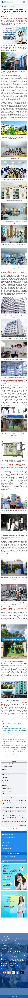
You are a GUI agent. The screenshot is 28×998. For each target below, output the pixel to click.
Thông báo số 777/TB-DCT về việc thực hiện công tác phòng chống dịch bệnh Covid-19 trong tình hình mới (14, 802)
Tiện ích (14, 828)
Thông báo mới (14, 798)
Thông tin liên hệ (13, 951)
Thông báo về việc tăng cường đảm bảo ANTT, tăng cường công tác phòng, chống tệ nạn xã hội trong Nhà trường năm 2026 (14, 730)
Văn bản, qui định (19, 940)
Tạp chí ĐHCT (5, 943)
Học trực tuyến (6, 840)
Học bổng (5, 769)
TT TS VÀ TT (9, 723)
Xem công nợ (6, 845)
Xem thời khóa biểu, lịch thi (9, 837)
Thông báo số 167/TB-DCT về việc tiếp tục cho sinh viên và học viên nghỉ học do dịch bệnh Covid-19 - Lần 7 (14, 817)
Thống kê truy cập (8, 948)
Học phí (5, 772)
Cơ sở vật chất (18, 943)
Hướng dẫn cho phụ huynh (9, 859)
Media (16, 936)
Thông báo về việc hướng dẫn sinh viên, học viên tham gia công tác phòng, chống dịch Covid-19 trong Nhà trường (14, 808)
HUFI (3, 723)
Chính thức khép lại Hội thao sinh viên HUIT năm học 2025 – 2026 (14, 736)
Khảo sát (5, 777)
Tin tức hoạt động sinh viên (9, 763)
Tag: (2, 721)
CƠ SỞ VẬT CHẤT (17, 723)
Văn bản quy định (7, 782)
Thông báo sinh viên (7, 766)
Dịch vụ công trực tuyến (8, 851)
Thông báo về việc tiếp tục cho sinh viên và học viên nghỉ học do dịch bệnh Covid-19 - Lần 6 (14, 822)
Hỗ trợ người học (6, 774)
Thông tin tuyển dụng (6, 936)
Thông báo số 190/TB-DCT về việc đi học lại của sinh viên (14, 812)
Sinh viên (12, 6)
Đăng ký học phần (7, 848)
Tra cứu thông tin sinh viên (9, 856)
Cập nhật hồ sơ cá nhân (8, 834)
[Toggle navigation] (24, 2)
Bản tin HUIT (5, 940)
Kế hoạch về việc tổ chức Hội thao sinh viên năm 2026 (14, 745)
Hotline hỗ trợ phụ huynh (8, 861)
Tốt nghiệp (5, 780)
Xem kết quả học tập (7, 842)
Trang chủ (6, 6)
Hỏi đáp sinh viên (7, 793)
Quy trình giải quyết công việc (9, 788)
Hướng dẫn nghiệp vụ (7, 791)
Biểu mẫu (5, 785)
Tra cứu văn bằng (6, 938)
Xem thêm (23, 825)
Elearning (17, 938)
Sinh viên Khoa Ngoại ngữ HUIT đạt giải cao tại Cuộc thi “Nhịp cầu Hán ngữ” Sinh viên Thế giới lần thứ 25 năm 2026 (14, 741)
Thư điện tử (4, 945)
